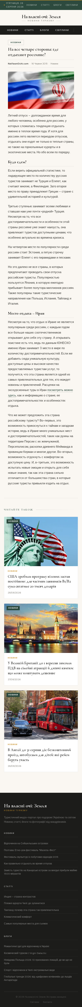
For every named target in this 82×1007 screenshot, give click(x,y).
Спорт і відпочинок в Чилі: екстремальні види (29, 970)
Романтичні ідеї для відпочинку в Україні (26, 946)
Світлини (72, 5)
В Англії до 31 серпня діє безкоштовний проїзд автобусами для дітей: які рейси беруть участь (39, 754)
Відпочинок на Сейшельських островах (26, 843)
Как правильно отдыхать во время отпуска (28, 863)
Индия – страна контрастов (19, 896)
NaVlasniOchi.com (18, 63)
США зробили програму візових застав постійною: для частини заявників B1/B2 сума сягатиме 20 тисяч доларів (39, 581)
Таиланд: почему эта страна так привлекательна (31, 910)
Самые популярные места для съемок (26, 923)
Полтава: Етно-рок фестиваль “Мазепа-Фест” (30, 850)
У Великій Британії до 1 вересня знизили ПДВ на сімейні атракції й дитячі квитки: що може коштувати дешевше (41, 668)
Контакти (47, 1002)
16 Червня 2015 (39, 63)
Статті (45, 5)
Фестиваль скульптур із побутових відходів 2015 (31, 857)
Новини (31, 5)
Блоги (58, 5)
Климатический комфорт (18, 916)
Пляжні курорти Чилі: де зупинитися (24, 903)
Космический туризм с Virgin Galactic (25, 953)
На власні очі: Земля (41, 16)
